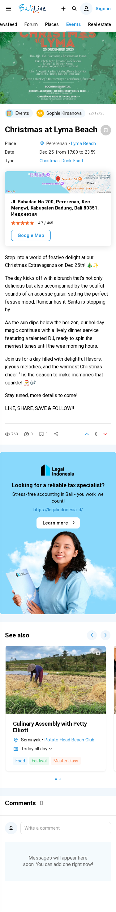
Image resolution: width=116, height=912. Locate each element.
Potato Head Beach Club (69, 740)
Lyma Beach (83, 143)
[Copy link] (56, 434)
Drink (66, 160)
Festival (39, 760)
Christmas (50, 160)
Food (78, 160)
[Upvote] (86, 434)
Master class (66, 760)
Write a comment (42, 828)
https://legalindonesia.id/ (58, 509)
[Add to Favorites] (106, 130)
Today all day (34, 749)
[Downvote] (105, 434)
